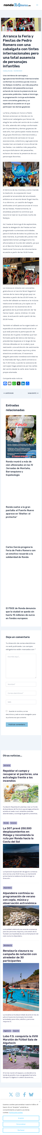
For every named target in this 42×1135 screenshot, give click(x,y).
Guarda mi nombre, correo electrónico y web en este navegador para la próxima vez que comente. (21, 714)
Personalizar (21, 1124)
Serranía (7, 765)
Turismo (13, 823)
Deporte (16, 1031)
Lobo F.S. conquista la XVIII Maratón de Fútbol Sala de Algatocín (20, 1040)
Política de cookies (16, 1113)
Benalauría (8, 945)
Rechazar (21, 1130)
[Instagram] (17, 1094)
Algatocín (7, 1031)
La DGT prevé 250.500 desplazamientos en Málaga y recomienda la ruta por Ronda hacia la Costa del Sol (18, 835)
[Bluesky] (31, 1094)
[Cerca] (39, 1101)
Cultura (5, 71)
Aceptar (21, 1118)
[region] (21, 1117)
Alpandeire (7, 888)
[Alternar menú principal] (37, 5)
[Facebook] (24, 1094)
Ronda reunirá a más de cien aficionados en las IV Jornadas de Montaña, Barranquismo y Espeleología (19, 468)
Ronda (10, 71)
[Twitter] (11, 1094)
